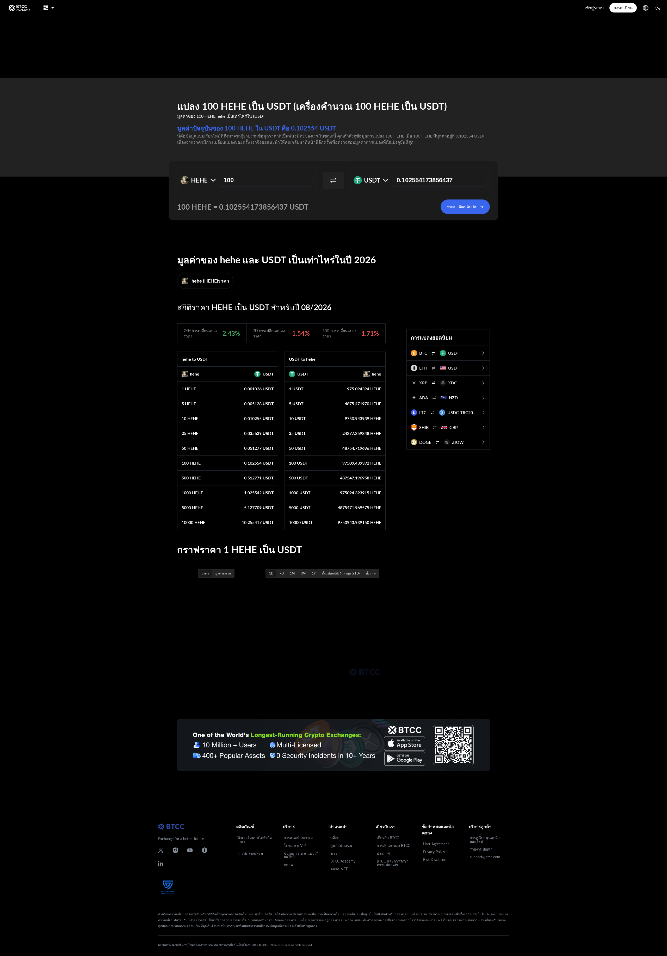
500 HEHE (191, 477)
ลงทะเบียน (623, 7)
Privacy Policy (434, 851)
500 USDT (298, 477)
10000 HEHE (193, 522)
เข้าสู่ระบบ (594, 7)
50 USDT (297, 448)
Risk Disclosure (435, 859)
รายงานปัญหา (481, 849)
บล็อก (334, 837)
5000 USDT (300, 507)
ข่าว (333, 853)
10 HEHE (190, 418)
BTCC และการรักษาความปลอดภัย (393, 863)
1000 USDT (300, 492)
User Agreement (436, 844)
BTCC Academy (342, 861)
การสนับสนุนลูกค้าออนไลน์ (485, 839)
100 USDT (298, 462)
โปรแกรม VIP (295, 845)
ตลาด (288, 865)
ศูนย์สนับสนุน (341, 845)
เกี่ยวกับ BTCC (388, 837)
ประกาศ (383, 853)
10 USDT (297, 418)
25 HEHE (190, 433)
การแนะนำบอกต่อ (298, 837)
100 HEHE (191, 462)
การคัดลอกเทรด (250, 853)
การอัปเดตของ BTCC (393, 845)
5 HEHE (189, 403)
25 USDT (297, 433)
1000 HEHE (192, 492)
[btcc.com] (19, 8)
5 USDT (296, 403)
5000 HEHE (192, 507)
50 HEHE (190, 448)
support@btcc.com (485, 857)
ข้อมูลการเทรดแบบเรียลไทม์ (301, 855)
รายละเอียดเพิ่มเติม (462, 207)
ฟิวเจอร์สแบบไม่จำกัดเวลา (254, 839)
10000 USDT (301, 522)
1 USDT (296, 388)
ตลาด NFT (339, 869)
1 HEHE (189, 388)
